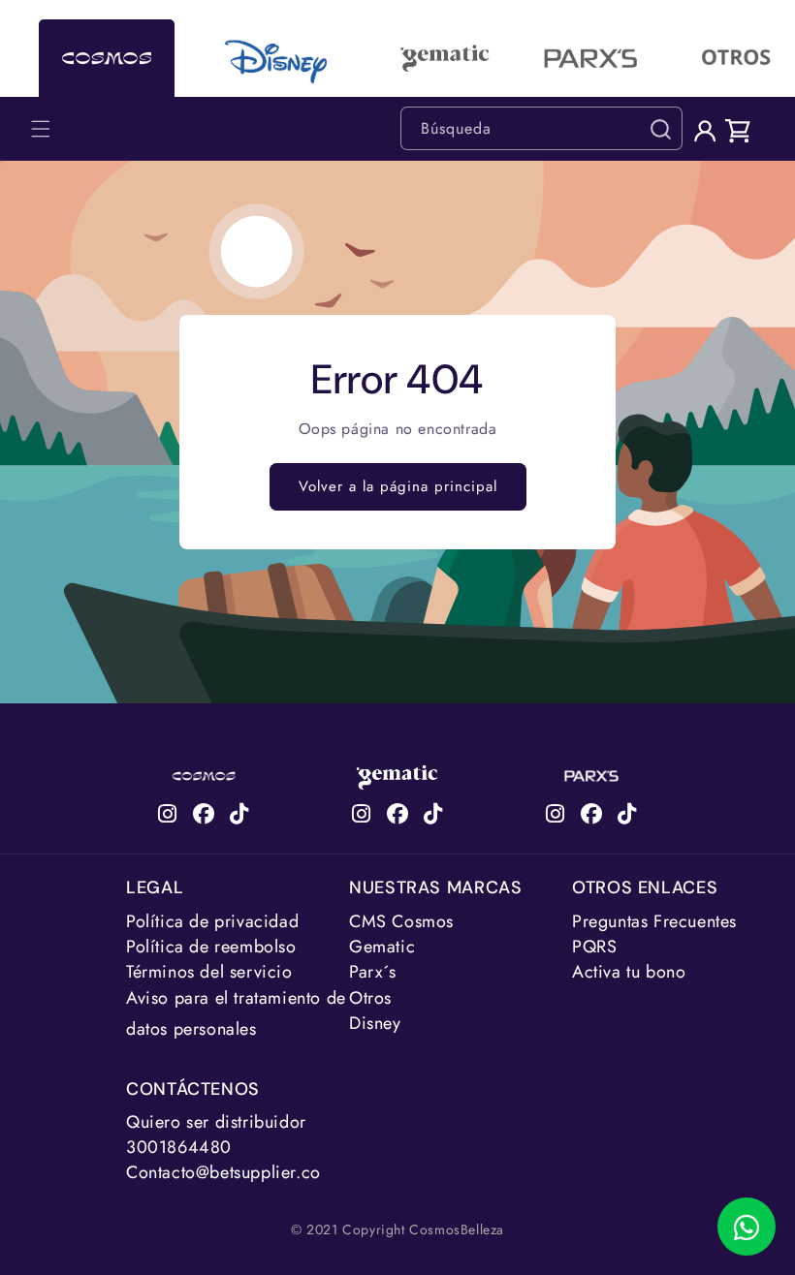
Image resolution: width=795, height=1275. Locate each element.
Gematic (382, 946)
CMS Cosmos (401, 921)
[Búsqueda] (660, 129)
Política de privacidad (212, 921)
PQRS (594, 946)
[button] (40, 129)
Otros (370, 998)
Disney (375, 1023)
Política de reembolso (211, 946)
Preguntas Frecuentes (654, 921)
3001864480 (179, 1147)
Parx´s (373, 971)
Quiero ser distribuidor (216, 1122)
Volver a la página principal (398, 486)
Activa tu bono (628, 971)
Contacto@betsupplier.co (223, 1172)
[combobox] (541, 128)
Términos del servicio (209, 971)
